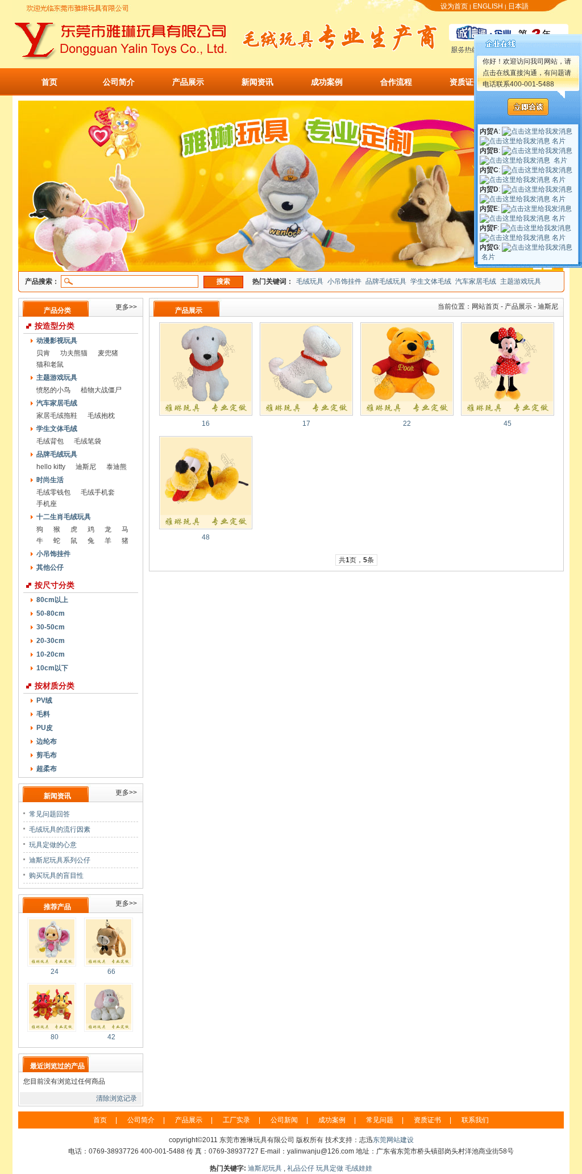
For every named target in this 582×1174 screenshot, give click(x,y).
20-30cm (50, 641)
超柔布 (46, 769)
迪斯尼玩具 (265, 1168)
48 (206, 537)
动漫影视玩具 (56, 341)
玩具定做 (329, 1168)
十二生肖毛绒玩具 (63, 517)
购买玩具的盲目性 (56, 876)
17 (306, 424)
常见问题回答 (49, 814)
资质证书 (465, 81)
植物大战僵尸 (101, 390)
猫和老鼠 (50, 364)
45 (508, 424)
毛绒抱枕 (101, 416)
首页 (49, 81)
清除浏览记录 (116, 1098)
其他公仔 (50, 567)
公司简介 (119, 81)
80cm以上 (52, 600)
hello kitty (50, 467)
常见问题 (379, 1120)
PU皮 (44, 728)
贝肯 (43, 353)
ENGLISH (488, 6)
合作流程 (396, 81)
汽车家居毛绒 (475, 281)
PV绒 (44, 700)
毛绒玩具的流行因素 (59, 829)
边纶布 (46, 741)
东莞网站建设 (393, 1140)
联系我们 (475, 1120)
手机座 (46, 504)
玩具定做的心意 (53, 845)
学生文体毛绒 (430, 281)
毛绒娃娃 (358, 1168)
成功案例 (327, 81)
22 (407, 424)
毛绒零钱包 (53, 492)
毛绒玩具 (309, 281)
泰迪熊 (116, 467)
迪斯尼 (86, 467)
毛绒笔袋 (87, 441)
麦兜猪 (108, 353)
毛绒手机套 (98, 492)
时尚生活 (50, 480)
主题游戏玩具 (520, 281)
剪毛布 (46, 755)
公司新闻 (284, 1120)
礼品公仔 (300, 1168)
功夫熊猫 (74, 353)
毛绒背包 (50, 441)
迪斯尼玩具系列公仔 (59, 860)
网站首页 (485, 306)
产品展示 (188, 81)
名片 (559, 141)
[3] (291, 269)
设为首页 (454, 6)
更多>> (126, 307)
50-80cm (50, 613)
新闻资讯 (257, 81)
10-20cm (50, 654)
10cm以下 (52, 668)
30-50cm (50, 627)
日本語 (518, 6)
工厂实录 (236, 1120)
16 (206, 424)
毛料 (43, 714)
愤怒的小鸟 (53, 390)
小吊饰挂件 (344, 281)
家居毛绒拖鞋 (56, 416)
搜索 (223, 281)
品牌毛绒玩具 (385, 281)
